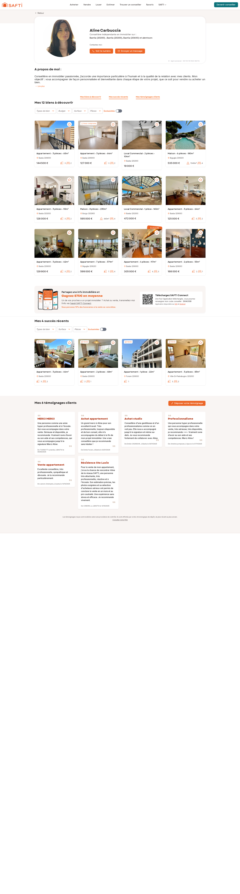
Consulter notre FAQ (120, 520)
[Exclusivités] (119, 111)
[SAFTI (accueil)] (12, 5)
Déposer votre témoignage (188, 403)
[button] (54, 135)
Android (182, 304)
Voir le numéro (103, 51)
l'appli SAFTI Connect (80, 303)
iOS (176, 304)
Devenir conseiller (226, 4)
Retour (41, 13)
